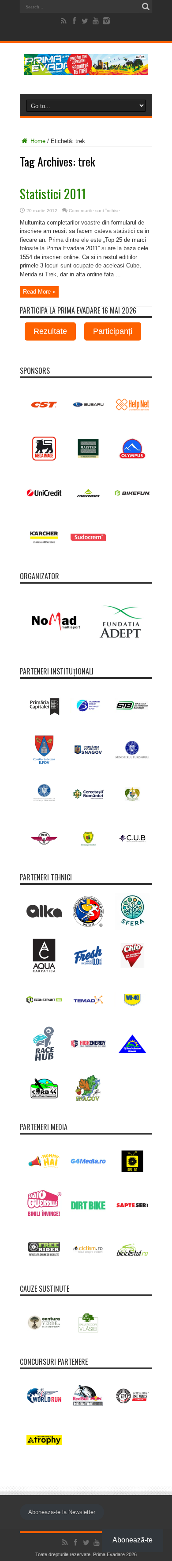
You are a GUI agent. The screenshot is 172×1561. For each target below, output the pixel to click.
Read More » (39, 291)
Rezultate (50, 331)
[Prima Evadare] (86, 68)
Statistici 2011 (53, 194)
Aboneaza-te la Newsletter (61, 1512)
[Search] (145, 6)
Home (37, 141)
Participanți (112, 331)
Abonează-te (132, 1540)
